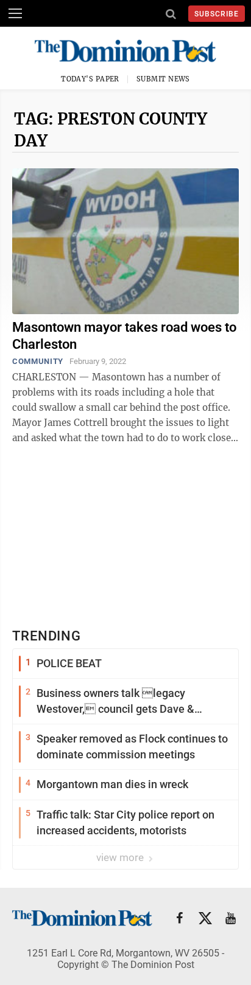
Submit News (163, 79)
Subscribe (216, 14)
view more (121, 857)
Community (37, 361)
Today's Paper (90, 79)
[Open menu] (15, 13)
